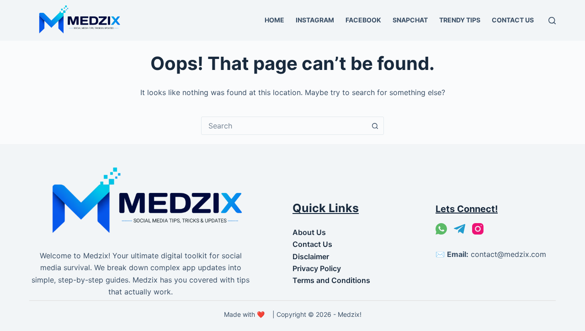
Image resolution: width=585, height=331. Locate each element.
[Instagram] (478, 229)
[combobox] (284, 126)
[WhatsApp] (441, 229)
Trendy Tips (459, 20)
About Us (309, 232)
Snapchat (410, 20)
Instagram (315, 20)
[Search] (552, 20)
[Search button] (374, 125)
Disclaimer (310, 256)
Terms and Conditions (331, 280)
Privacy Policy (316, 268)
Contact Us (513, 20)
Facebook (363, 20)
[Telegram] (459, 229)
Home (274, 20)
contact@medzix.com (508, 254)
